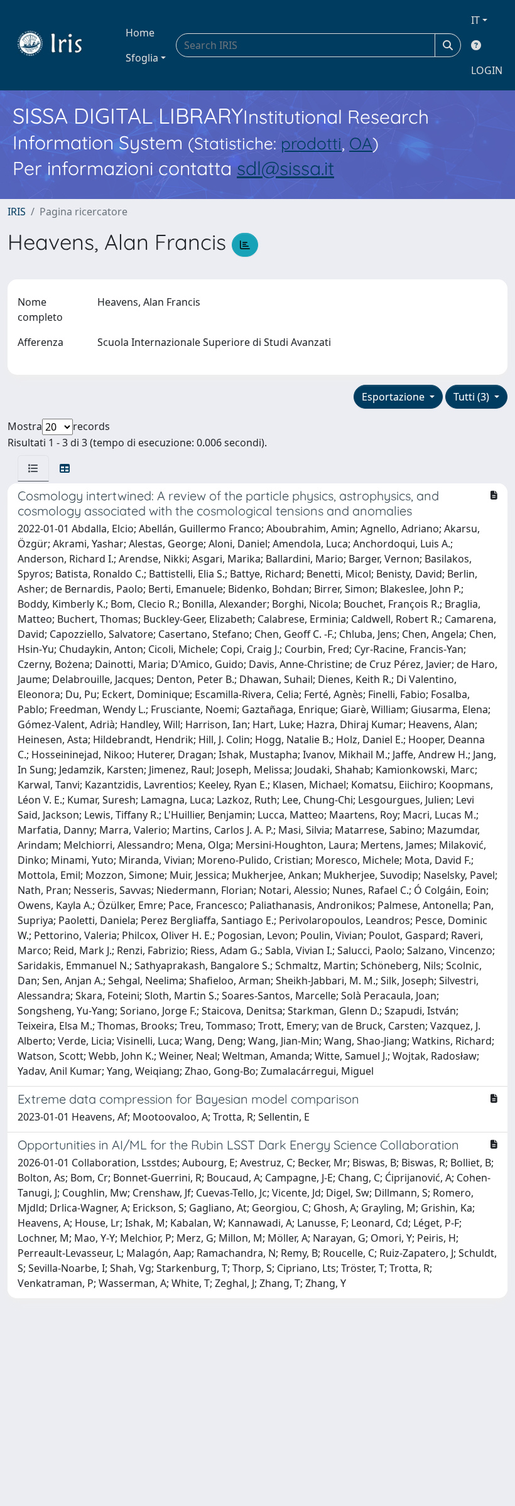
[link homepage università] (59, 45)
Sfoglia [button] (142, 58)
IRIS (17, 211)
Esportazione (394, 397)
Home (140, 33)
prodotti (311, 143)
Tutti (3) (472, 397)
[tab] (33, 468)
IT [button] (475, 20)
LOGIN (486, 70)
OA (360, 143)
